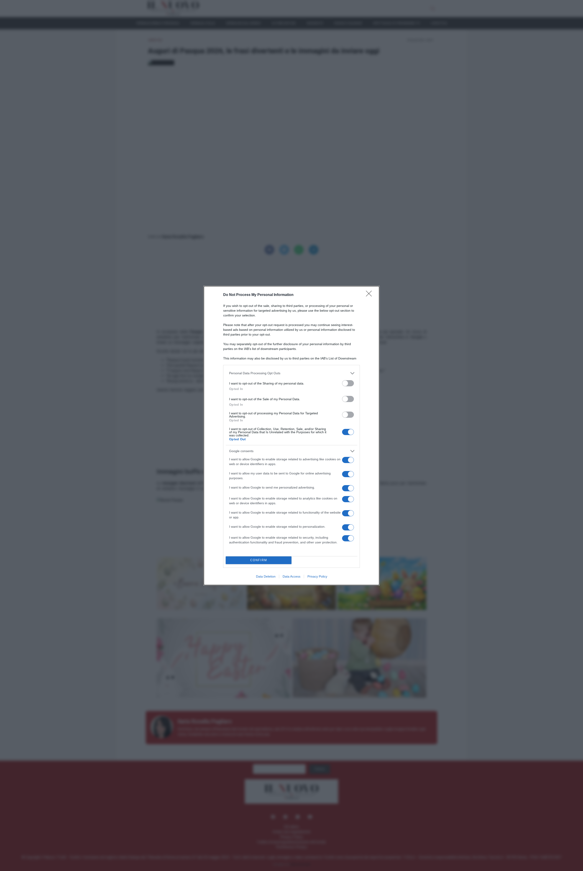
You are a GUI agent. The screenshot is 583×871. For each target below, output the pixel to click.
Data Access (291, 576)
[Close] (370, 295)
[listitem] (291, 373)
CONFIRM (258, 560)
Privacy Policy (317, 576)
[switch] (348, 383)
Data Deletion (266, 576)
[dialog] (291, 435)
